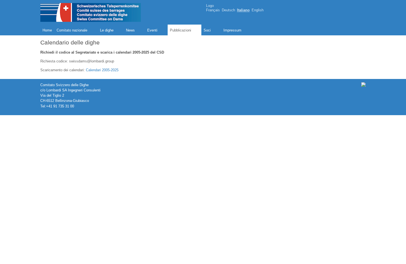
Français (213, 10)
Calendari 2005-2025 (102, 70)
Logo (210, 6)
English (257, 10)
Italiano (243, 10)
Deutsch (228, 10)
